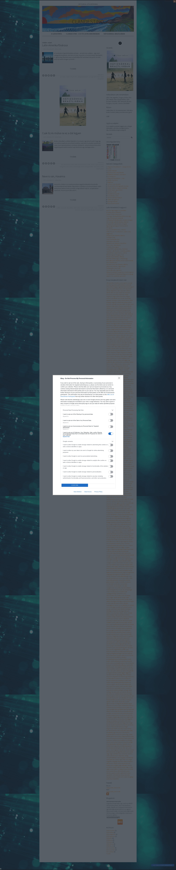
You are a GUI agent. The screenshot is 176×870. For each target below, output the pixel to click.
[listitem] (88, 410)
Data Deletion (78, 491)
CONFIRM (74, 485)
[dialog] (88, 435)
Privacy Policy (98, 491)
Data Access (88, 491)
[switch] (110, 414)
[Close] (119, 378)
